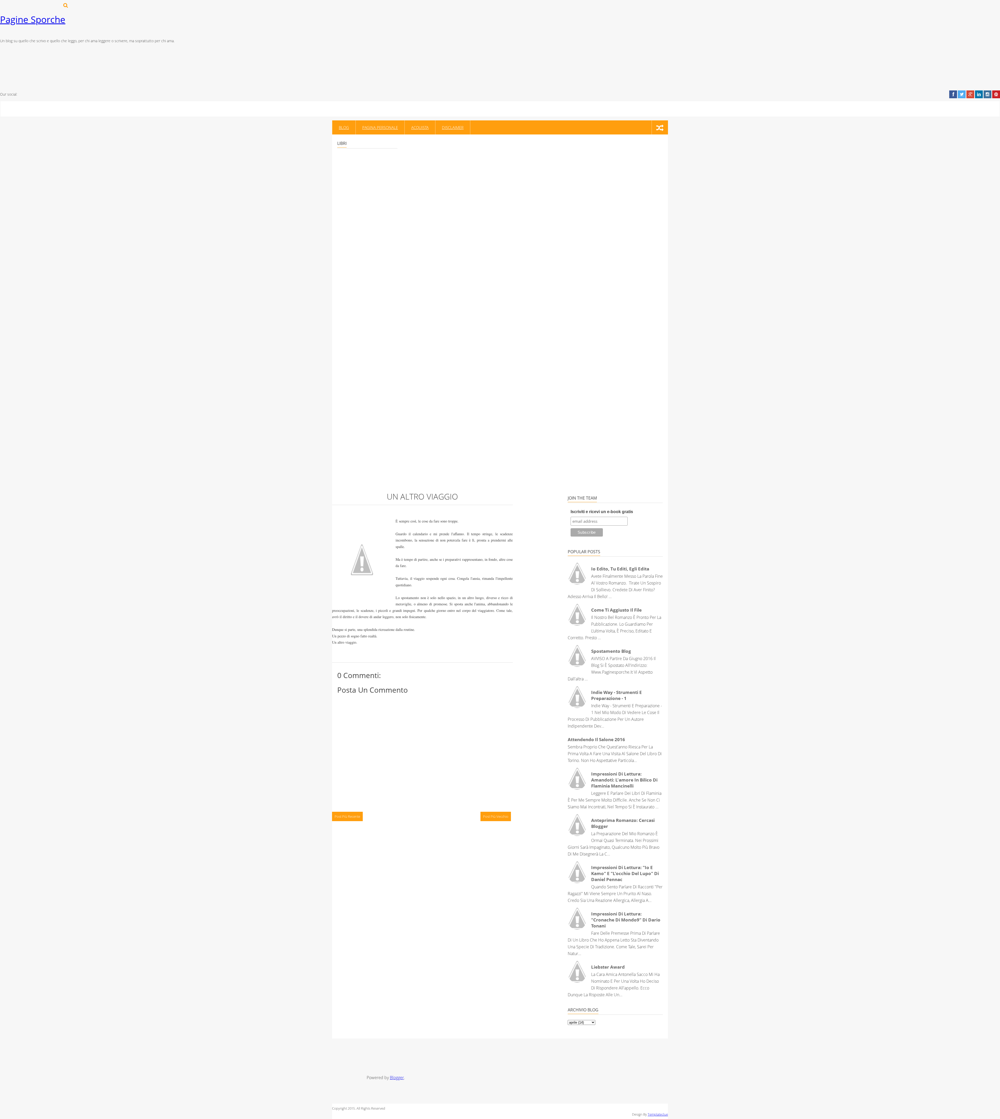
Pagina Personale (380, 127)
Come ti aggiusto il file (616, 610)
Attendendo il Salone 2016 (596, 739)
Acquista (420, 127)
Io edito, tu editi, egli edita (620, 569)
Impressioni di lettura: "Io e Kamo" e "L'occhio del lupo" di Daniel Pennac (625, 873)
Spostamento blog (611, 651)
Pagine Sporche (32, 19)
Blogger (397, 1077)
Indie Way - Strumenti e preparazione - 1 (616, 695)
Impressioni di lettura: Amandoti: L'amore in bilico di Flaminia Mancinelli (624, 780)
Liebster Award (608, 967)
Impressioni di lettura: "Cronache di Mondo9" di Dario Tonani (625, 920)
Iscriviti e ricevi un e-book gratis (602, 511)
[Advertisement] (465, 1054)
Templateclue (658, 1114)
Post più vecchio (495, 816)
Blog (344, 127)
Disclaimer (453, 127)
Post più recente (347, 816)
